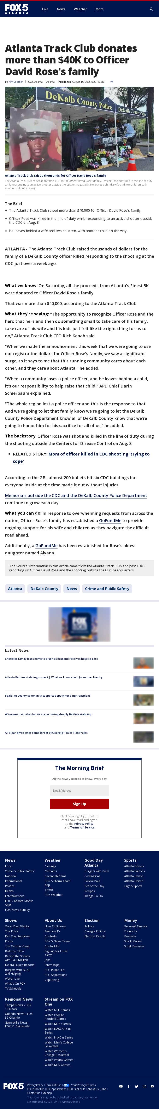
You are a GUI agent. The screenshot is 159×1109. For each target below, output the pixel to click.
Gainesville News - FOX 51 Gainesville (17, 1024)
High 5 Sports (133, 886)
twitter (136, 1086)
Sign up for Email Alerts (56, 953)
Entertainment (14, 896)
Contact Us (52, 946)
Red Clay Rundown (17, 936)
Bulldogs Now (14, 951)
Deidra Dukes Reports (20, 965)
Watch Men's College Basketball (59, 1044)
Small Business (134, 946)
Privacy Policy (84, 824)
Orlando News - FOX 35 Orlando (19, 1015)
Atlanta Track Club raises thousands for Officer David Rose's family (55, 175)
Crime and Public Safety (107, 588)
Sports (130, 860)
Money (130, 920)
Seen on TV (52, 931)
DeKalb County (44, 588)
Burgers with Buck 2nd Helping (17, 971)
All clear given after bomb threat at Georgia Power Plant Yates (46, 733)
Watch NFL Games (57, 1010)
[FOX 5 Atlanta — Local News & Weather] (18, 9)
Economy (130, 931)
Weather (53, 860)
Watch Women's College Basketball (57, 1053)
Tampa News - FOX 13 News (18, 1007)
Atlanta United (133, 881)
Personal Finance (135, 926)
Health (9, 891)
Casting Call (92, 876)
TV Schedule (13, 988)
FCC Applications (56, 975)
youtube (121, 1086)
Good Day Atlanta (93, 863)
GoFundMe (110, 520)
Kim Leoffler (16, 82)
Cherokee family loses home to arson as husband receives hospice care (51, 659)
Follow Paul (92, 881)
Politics (9, 886)
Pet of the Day (94, 886)
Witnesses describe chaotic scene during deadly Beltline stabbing (48, 714)
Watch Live (12, 978)
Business (130, 936)
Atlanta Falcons (134, 871)
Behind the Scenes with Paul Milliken (17, 958)
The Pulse (11, 931)
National (10, 876)
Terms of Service (82, 827)
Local (8, 866)
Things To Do (93, 896)
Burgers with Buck (96, 871)
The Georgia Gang (17, 946)
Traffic (49, 890)
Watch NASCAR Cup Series (58, 1030)
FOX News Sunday (17, 910)
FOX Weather (54, 895)
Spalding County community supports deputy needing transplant (47, 695)
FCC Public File (54, 970)
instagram (144, 1086)
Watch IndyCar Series (59, 1037)
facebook (128, 1086)
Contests (51, 936)
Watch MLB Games (58, 1024)
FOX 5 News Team (57, 941)
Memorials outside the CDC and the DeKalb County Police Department (76, 495)
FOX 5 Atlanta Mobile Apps (19, 903)
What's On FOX (15, 983)
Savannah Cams (55, 876)
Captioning (52, 980)
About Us (53, 920)
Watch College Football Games (55, 1017)
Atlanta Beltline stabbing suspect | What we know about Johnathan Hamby (53, 677)
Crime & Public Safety (19, 871)
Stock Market (133, 941)
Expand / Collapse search (151, 9)
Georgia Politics (94, 931)
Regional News (19, 999)
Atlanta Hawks (133, 876)
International (13, 881)
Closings (50, 866)
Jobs (48, 960)
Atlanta (50, 82)
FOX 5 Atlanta (35, 82)
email (152, 1086)
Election (92, 920)
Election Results (95, 936)
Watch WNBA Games (59, 1060)
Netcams (51, 871)
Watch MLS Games (57, 1065)
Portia (9, 941)
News (71, 588)
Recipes (89, 891)
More (100, 9)
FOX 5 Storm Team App (58, 883)
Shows (11, 920)
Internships (52, 965)
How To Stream (55, 926)
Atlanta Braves (134, 866)
